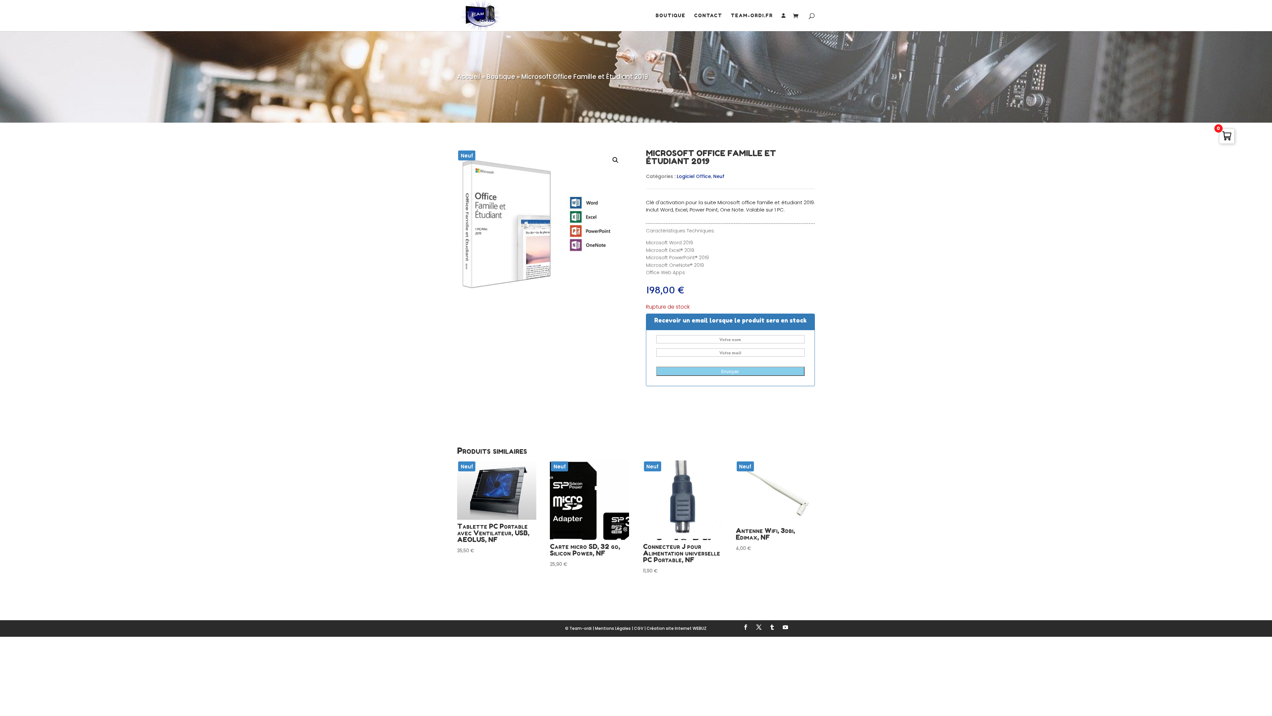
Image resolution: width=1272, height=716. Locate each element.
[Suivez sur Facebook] (745, 627)
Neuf (718, 176)
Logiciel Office (694, 176)
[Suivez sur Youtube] (785, 627)
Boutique (670, 15)
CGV (638, 628)
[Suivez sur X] (759, 627)
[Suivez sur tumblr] (772, 627)
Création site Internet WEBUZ (677, 628)
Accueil (468, 76)
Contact (708, 15)
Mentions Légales (613, 628)
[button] (615, 160)
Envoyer (730, 372)
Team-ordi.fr (752, 15)
